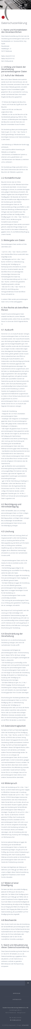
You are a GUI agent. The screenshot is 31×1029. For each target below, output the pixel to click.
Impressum (16, 993)
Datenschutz (17, 999)
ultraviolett (25, 1025)
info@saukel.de (16, 1020)
